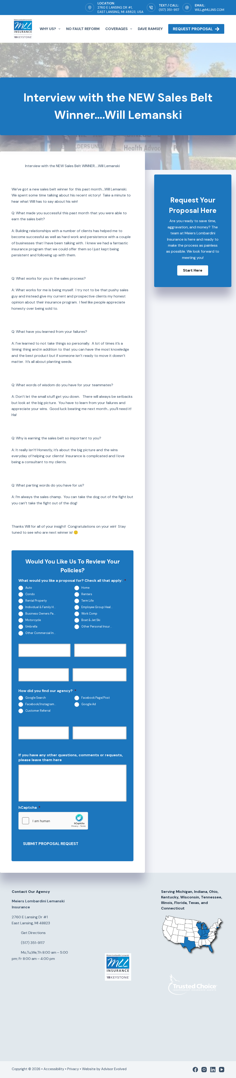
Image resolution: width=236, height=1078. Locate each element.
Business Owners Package (42, 614)
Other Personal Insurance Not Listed (98, 626)
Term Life (87, 601)
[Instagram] (204, 1069)
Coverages (116, 28)
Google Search (35, 698)
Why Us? (48, 28)
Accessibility (54, 1069)
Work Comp (89, 614)
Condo (30, 594)
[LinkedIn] (212, 1069)
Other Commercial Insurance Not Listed (42, 633)
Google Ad (88, 704)
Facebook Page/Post (95, 698)
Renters (86, 594)
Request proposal (193, 28)
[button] (192, 270)
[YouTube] (221, 1069)
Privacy (73, 1069)
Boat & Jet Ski (90, 620)
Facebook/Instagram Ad (42, 704)
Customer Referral (37, 711)
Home (85, 588)
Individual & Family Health (42, 607)
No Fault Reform (83, 28)
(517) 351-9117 (169, 10)
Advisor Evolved (114, 1069)
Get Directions (33, 932)
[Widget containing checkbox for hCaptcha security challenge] (53, 821)
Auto (28, 588)
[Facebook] (195, 1069)
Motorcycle (33, 620)
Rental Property (36, 601)
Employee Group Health (97, 607)
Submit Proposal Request (50, 843)
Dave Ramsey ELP (154, 28)
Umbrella (31, 626)
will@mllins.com (209, 10)
